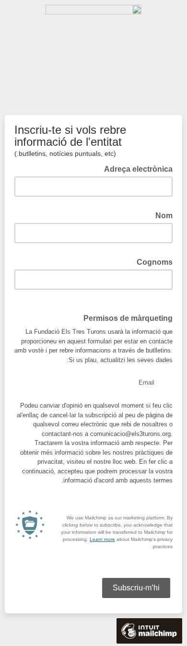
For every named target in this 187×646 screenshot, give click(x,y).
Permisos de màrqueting (128, 318)
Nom (161, 215)
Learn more (102, 539)
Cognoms (152, 261)
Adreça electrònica (135, 168)
